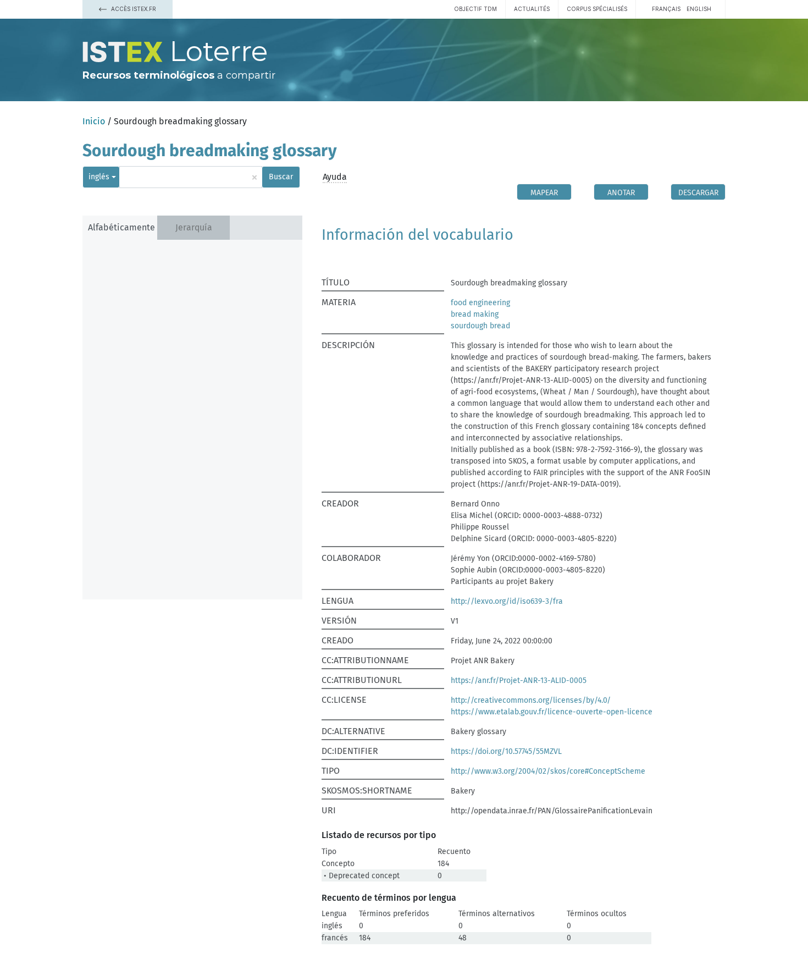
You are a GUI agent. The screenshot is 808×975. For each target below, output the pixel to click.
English (699, 8)
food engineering (480, 302)
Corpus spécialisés (597, 8)
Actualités (532, 8)
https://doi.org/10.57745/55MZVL (506, 751)
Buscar (281, 176)
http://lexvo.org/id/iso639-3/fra (507, 601)
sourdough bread (480, 325)
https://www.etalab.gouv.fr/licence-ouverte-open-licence (551, 712)
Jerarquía (193, 227)
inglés (98, 176)
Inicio (93, 121)
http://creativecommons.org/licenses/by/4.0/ (531, 700)
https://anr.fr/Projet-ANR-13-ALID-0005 (518, 680)
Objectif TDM (475, 8)
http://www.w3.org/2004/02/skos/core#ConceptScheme (548, 771)
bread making (475, 314)
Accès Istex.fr (132, 8)
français (666, 8)
